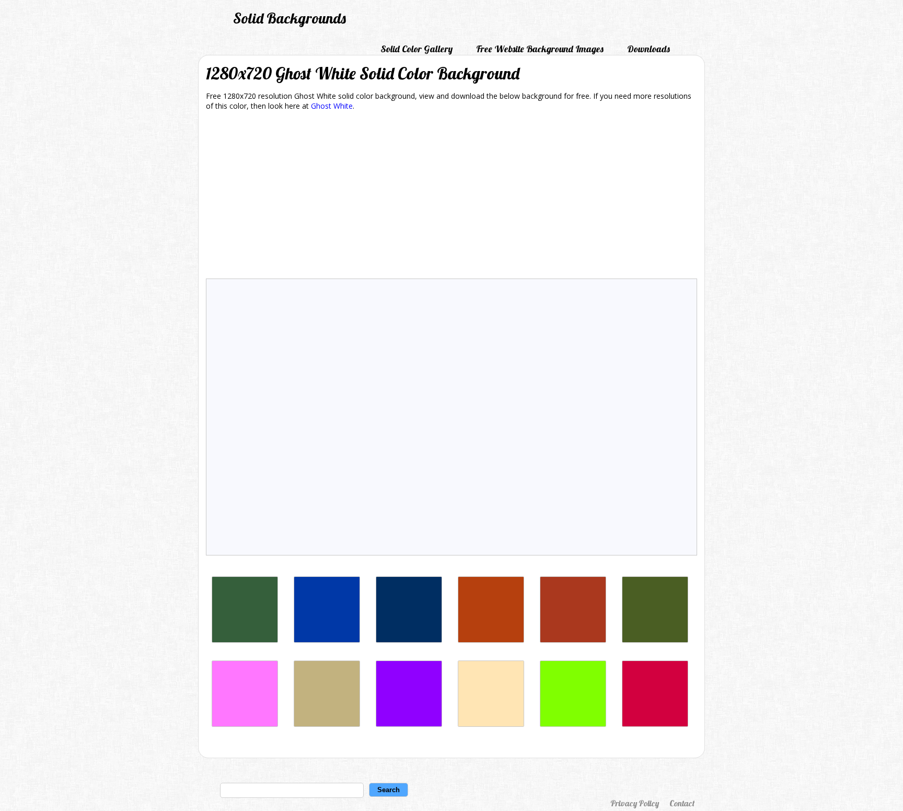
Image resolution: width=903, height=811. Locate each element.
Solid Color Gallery (416, 49)
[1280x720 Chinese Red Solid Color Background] (573, 640)
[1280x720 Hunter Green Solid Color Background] (245, 640)
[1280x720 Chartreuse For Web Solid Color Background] (573, 724)
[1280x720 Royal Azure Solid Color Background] (327, 640)
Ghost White (332, 106)
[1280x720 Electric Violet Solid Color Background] (409, 724)
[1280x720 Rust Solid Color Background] (491, 640)
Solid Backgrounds (289, 18)
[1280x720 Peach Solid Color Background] (491, 724)
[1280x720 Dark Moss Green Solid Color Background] (655, 640)
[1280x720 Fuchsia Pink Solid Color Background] (245, 724)
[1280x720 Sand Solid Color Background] (327, 724)
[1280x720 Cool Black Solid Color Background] (409, 640)
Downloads (648, 49)
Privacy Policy (634, 803)
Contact (681, 803)
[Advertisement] (451, 196)
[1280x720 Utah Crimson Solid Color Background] (655, 724)
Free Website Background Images (540, 49)
